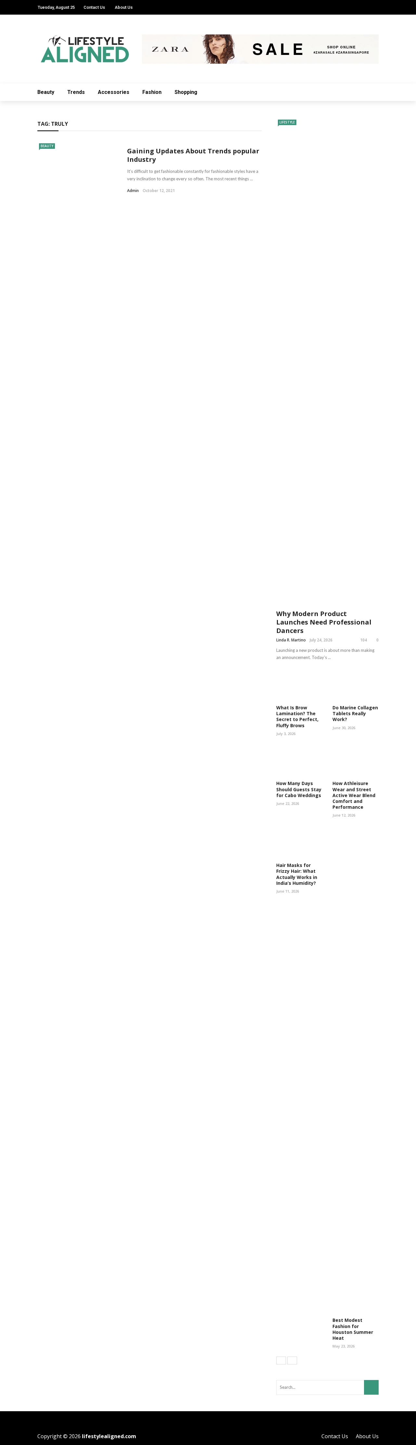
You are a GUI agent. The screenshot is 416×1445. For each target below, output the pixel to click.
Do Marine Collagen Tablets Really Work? (355, 713)
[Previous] (281, 1360)
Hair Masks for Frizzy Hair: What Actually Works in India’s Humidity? (296, 874)
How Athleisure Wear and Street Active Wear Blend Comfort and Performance (353, 795)
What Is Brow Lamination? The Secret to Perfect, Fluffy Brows (297, 716)
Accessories (113, 92)
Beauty (45, 92)
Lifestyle (287, 122)
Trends (76, 92)
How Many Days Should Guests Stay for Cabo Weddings (298, 789)
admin (133, 190)
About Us (124, 7)
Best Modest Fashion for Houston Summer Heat (352, 1329)
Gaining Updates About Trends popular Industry (193, 155)
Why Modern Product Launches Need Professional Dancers (323, 622)
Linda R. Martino (291, 640)
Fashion (152, 92)
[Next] (292, 1360)
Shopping (186, 92)
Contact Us (94, 7)
